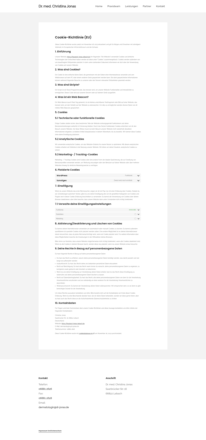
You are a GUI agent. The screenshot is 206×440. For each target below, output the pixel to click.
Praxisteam (113, 6)
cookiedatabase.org (86, 333)
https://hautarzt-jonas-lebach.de (78, 57)
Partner (147, 6)
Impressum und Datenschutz (50, 431)
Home (98, 6)
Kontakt (160, 6)
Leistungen (131, 6)
